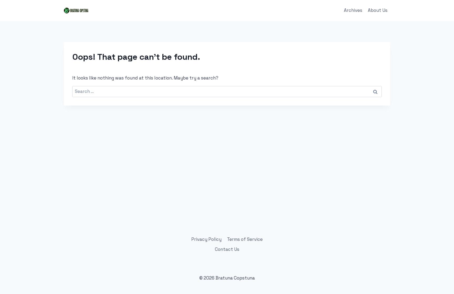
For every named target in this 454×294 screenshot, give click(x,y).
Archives (353, 10)
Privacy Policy (206, 239)
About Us (378, 10)
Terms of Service (245, 239)
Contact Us (227, 249)
